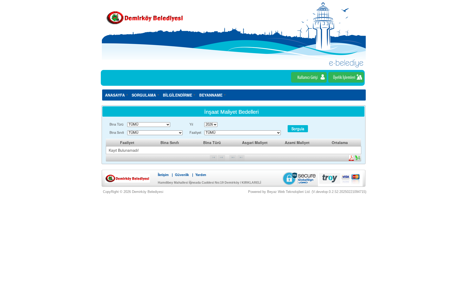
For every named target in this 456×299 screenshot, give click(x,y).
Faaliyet (195, 132)
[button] (298, 128)
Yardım (200, 174)
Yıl (191, 124)
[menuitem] (116, 95)
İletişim (163, 174)
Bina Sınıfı (117, 132)
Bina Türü (117, 124)
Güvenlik (182, 174)
